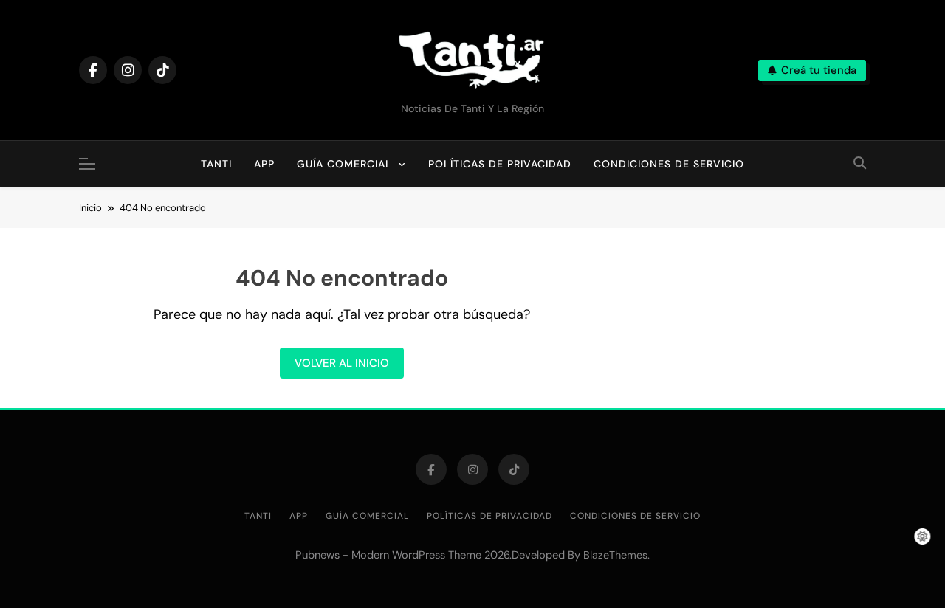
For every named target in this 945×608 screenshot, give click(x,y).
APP (264, 163)
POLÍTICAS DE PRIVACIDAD (499, 163)
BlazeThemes (615, 555)
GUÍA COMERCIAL (344, 163)
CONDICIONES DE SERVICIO (669, 163)
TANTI (222, 155)
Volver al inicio (342, 363)
